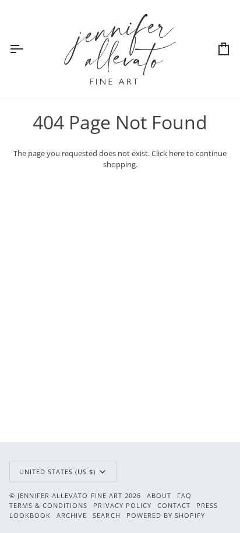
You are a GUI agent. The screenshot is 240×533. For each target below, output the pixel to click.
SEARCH (106, 515)
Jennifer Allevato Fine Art (69, 495)
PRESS (207, 505)
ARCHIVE (72, 515)
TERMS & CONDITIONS (48, 505)
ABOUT (159, 495)
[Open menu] (26, 49)
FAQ (184, 495)
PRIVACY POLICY (122, 505)
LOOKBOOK (30, 515)
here (177, 153)
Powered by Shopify (165, 515)
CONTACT (173, 505)
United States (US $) (57, 471)
